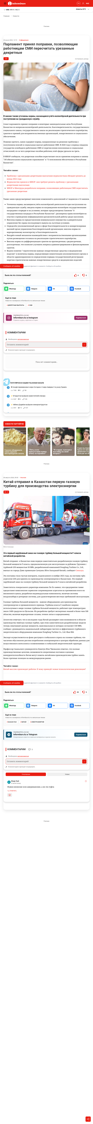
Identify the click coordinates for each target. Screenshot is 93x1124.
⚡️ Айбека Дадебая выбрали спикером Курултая (29, 405)
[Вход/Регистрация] (83, 3)
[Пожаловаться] (86, 781)
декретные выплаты (16, 305)
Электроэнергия (37, 722)
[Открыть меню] (5, 3)
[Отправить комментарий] (84, 345)
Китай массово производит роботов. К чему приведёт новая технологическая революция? (44, 669)
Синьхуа (79, 570)
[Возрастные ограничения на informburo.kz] (78, 3)
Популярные (26, 774)
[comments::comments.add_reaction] (9, 795)
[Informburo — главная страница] (17, 3)
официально (24, 40)
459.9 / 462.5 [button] (12, 9)
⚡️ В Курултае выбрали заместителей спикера (28, 396)
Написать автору (82, 59)
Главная (6, 16)
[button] (83, 9)
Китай (24, 722)
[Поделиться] (88, 1119)
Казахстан (12, 722)
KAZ (87, 3)
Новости (16, 16)
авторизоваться (23, 339)
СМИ (30, 305)
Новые (67, 774)
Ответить (13, 791)
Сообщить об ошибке (11, 266)
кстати (23, 477)
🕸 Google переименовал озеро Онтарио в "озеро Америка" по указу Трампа (39, 387)
